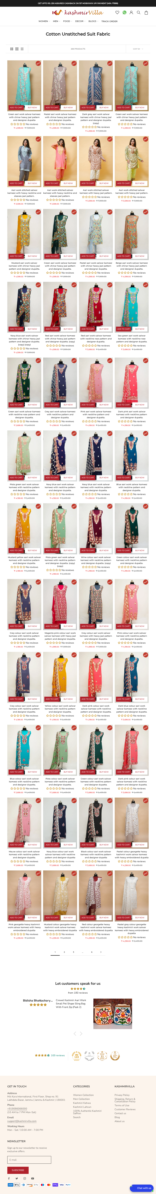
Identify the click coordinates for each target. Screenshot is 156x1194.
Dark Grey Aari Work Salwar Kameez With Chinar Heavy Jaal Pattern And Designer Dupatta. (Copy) (96, 118)
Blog (117, 1117)
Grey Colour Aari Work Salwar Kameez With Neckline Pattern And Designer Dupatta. (24, 636)
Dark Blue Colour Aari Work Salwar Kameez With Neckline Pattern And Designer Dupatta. (131, 709)
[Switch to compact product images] (22, 49)
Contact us (120, 1113)
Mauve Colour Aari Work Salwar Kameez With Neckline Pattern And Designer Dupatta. (24, 854)
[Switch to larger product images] (11, 49)
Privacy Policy (122, 1095)
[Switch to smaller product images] (17, 49)
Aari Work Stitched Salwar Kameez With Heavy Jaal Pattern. (96, 191)
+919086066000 (17, 1108)
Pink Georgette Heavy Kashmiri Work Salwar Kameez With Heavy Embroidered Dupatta (24, 927)
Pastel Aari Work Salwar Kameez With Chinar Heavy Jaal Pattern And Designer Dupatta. (60, 117)
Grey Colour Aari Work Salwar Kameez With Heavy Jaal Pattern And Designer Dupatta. (96, 636)
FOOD (66, 21)
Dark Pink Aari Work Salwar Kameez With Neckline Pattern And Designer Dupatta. (131, 414)
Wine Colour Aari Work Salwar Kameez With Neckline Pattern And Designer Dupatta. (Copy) (96, 560)
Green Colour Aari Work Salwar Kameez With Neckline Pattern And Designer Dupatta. (131, 560)
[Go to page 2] (100, 952)
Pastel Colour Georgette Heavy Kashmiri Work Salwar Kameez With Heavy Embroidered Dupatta (132, 854)
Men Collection (81, 1099)
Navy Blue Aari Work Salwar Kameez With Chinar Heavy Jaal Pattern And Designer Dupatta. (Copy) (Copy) (24, 340)
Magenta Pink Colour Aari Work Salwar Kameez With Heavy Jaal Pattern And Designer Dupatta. (60, 636)
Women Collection (83, 1095)
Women (43, 21)
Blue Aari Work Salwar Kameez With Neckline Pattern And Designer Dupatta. (131, 487)
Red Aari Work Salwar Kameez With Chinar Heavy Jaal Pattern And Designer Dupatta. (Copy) (60, 338)
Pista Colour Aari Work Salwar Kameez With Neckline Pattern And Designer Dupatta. (60, 781)
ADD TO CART (16, 107)
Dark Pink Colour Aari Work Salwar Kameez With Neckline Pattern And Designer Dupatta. (96, 709)
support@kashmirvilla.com (22, 1121)
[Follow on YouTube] (32, 1178)
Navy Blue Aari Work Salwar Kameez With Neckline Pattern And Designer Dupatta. (60, 487)
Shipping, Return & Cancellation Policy (125, 1100)
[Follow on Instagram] (24, 1178)
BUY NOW (32, 107)
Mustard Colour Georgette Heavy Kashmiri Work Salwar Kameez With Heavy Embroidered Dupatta (60, 927)
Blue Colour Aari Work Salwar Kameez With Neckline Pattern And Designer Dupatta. (24, 781)
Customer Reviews (125, 1109)
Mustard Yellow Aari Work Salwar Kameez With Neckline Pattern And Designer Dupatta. (24, 560)
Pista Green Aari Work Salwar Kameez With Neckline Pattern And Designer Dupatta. (24, 487)
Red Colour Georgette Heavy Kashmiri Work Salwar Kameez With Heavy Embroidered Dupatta (96, 927)
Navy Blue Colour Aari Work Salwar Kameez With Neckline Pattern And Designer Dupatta (60, 854)
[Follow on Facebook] (8, 1178)
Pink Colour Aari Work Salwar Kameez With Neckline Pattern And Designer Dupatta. (131, 636)
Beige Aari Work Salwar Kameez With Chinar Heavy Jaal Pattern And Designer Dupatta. (132, 266)
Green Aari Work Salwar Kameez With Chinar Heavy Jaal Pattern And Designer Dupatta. (132, 117)
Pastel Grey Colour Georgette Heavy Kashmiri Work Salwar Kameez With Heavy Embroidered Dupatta (132, 929)
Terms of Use (122, 1105)
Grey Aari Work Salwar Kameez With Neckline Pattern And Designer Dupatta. (60, 414)
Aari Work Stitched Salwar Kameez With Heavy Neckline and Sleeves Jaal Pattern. (24, 193)
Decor (79, 21)
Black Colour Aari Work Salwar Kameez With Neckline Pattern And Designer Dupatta (96, 854)
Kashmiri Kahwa (82, 1103)
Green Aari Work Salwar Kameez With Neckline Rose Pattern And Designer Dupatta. (24, 414)
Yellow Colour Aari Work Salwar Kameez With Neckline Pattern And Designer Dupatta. (60, 709)
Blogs (92, 21)
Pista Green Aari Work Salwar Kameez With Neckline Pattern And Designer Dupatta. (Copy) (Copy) (60, 561)
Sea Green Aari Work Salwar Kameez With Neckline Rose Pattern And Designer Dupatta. (131, 338)
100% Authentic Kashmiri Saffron (87, 1112)
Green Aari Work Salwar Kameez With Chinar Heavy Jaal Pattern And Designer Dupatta (24, 117)
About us (120, 1121)
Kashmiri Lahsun (82, 1107)
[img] (78, 989)
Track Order (109, 21)
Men (55, 21)
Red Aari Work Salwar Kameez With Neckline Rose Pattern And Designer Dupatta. (96, 338)
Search (77, 1117)
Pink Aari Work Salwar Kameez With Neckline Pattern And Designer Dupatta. (96, 414)
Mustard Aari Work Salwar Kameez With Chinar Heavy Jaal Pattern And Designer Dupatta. (24, 266)
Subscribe (18, 1170)
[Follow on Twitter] (16, 1178)
